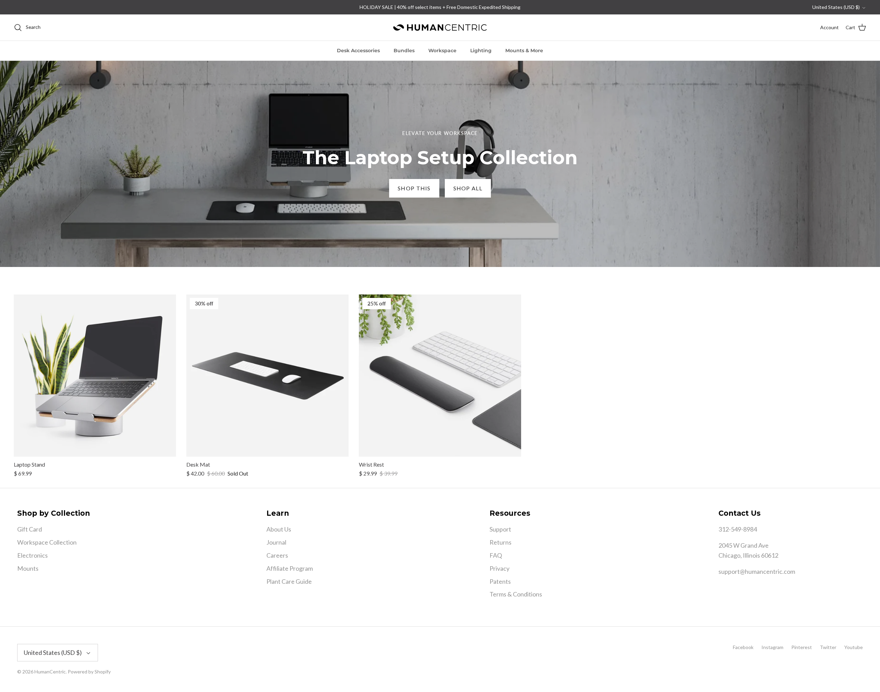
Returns (501, 542)
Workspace (442, 50)
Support (500, 529)
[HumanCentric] (440, 27)
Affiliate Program (289, 568)
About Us (278, 529)
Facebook (743, 647)
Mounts (27, 568)
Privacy (499, 568)
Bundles (404, 50)
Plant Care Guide (289, 581)
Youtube (853, 647)
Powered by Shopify (89, 671)
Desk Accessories (358, 50)
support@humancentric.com (756, 571)
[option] (440, 164)
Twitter (828, 647)
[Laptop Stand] (95, 375)
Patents (500, 581)
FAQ (496, 555)
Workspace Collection (47, 542)
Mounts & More (524, 50)
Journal (276, 542)
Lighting (481, 50)
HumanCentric (50, 671)
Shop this (414, 188)
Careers (277, 555)
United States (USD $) (836, 7)
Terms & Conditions (516, 594)
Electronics (32, 555)
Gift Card (29, 529)
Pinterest (801, 647)
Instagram (772, 647)
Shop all (467, 188)
